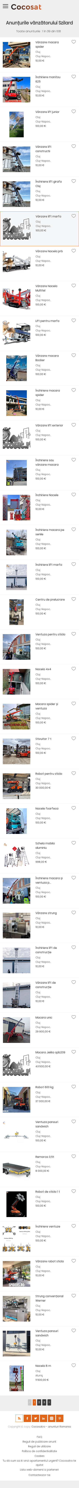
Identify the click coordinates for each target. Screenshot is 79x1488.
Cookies (39, 1456)
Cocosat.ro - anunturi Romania (51, 1426)
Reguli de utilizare (39, 1446)
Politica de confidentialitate (39, 1451)
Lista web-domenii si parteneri (39, 1470)
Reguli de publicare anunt (39, 1441)
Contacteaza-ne (39, 1475)
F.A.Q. (39, 1437)
